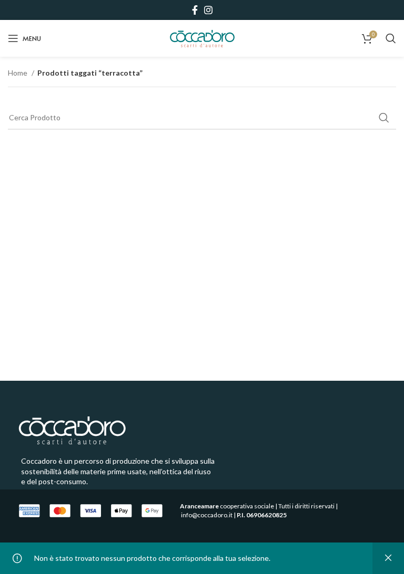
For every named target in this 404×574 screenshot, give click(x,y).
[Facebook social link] (195, 10)
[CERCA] (384, 118)
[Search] (390, 38)
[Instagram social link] (208, 10)
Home (18, 72)
